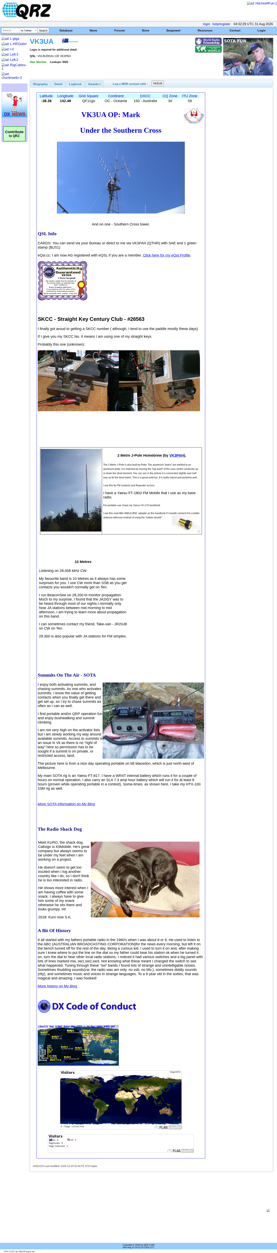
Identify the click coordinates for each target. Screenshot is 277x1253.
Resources (205, 30)
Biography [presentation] (40, 84)
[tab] (40, 84)
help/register (221, 24)
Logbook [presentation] (75, 84)
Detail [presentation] (58, 84)
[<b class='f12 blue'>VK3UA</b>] (248, 74)
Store (145, 30)
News (93, 30)
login (206, 24)
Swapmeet (173, 30)
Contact (235, 30)
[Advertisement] (149, 1210)
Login (262, 30)
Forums (119, 30)
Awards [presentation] (94, 84)
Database (66, 30)
